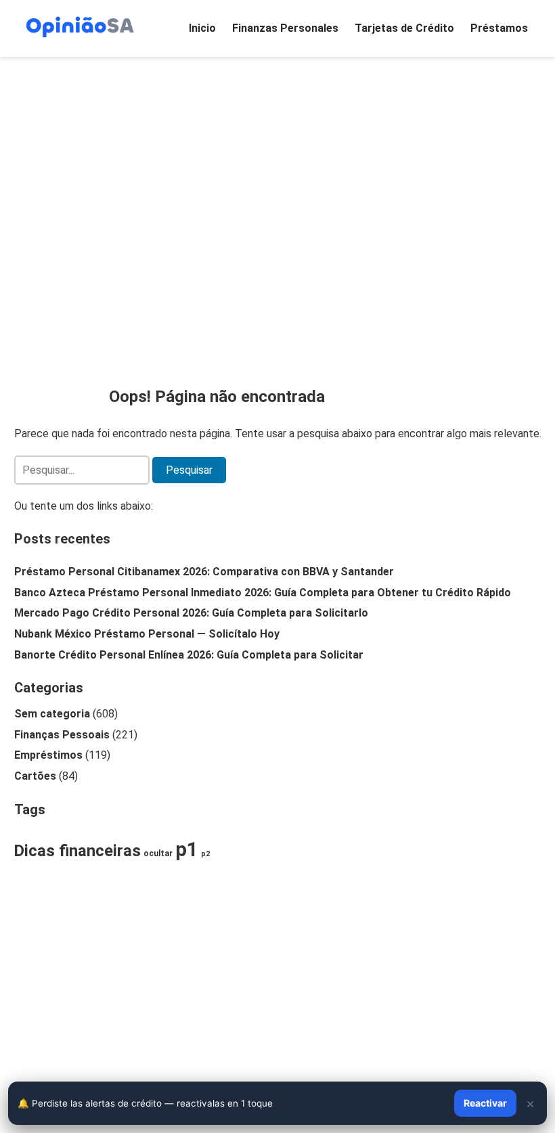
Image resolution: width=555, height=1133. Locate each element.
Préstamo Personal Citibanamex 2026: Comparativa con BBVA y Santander (204, 571)
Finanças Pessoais (62, 734)
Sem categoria (52, 713)
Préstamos (499, 28)
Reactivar (485, 1103)
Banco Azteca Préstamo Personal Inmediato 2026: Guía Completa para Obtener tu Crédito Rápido (262, 592)
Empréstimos (48, 755)
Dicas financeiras (77, 850)
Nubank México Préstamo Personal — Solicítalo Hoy (147, 633)
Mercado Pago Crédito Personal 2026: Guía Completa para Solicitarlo (191, 612)
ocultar (158, 853)
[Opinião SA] (79, 26)
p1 (186, 849)
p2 (205, 853)
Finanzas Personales (285, 28)
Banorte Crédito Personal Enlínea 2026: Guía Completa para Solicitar (188, 654)
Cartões (35, 776)
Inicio (202, 28)
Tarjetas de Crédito (404, 28)
